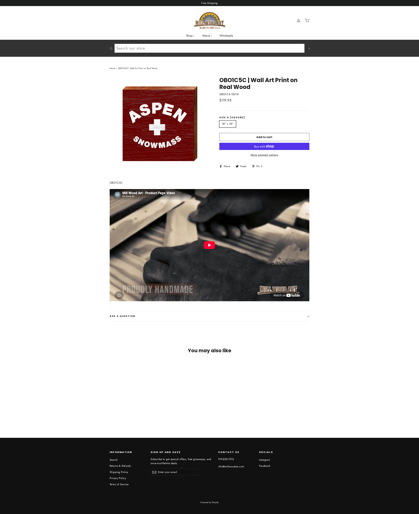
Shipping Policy (119, 472)
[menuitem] (190, 35)
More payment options (264, 155)
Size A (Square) (232, 117)
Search (114, 460)
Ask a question (122, 316)
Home (112, 68)
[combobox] (209, 48)
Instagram (264, 460)
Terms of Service (119, 484)
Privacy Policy (118, 478)
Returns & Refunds (120, 466)
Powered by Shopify (209, 502)
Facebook (264, 466)
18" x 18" (227, 124)
